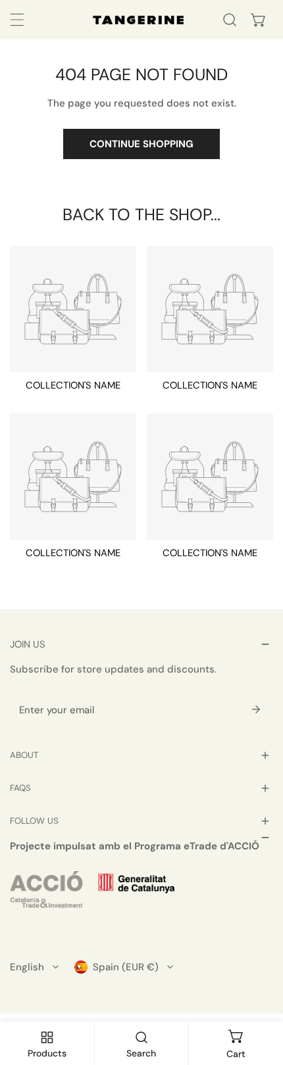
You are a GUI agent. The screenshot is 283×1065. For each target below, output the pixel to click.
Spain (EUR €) (126, 967)
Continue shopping (141, 144)
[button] (258, 19)
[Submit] (256, 709)
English (27, 967)
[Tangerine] (138, 20)
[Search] (229, 19)
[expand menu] (17, 19)
